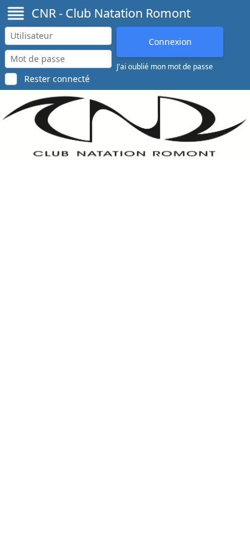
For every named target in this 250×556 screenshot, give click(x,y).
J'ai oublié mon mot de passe (165, 67)
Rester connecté (57, 78)
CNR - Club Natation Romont (111, 13)
